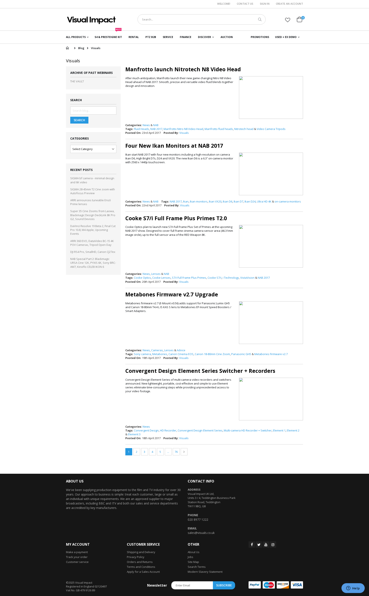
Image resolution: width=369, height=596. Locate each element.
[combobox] (202, 19)
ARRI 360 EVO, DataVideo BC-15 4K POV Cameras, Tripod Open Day (92, 243)
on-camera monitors (288, 201)
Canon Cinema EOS (180, 354)
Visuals (184, 133)
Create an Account (289, 4)
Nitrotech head (243, 129)
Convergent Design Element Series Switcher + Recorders (200, 370)
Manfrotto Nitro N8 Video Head (183, 129)
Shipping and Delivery (141, 552)
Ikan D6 (227, 201)
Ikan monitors (199, 201)
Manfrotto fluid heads (219, 129)
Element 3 (134, 434)
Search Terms (197, 567)
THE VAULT (77, 81)
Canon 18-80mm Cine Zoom (212, 354)
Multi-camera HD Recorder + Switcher (248, 430)
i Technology (231, 278)
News (146, 125)
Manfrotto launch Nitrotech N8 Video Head (183, 69)
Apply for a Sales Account (143, 572)
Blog (81, 48)
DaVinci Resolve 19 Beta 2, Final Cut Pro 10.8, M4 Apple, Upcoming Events (93, 230)
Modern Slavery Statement (205, 572)
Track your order (77, 557)
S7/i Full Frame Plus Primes (189, 278)
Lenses (156, 274)
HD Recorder (168, 430)
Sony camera (142, 354)
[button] (287, 19)
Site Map (193, 562)
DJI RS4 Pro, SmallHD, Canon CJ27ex (92, 252)
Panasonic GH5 (241, 354)
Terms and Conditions (141, 567)
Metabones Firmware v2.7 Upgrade (171, 294)
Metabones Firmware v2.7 (271, 354)
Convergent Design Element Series (200, 430)
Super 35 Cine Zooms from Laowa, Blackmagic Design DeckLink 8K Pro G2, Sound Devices (92, 215)
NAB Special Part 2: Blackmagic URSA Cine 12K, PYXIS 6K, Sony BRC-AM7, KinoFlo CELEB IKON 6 (93, 262)
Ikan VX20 (215, 201)
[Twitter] (259, 544)
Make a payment (77, 552)
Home (67, 48)
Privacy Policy (135, 557)
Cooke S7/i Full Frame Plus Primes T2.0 (176, 218)
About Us (193, 552)
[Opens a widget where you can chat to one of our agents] (353, 588)
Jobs (190, 557)
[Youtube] (266, 544)
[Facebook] (252, 544)
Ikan (186, 201)
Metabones (159, 354)
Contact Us (245, 4)
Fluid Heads (141, 129)
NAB (155, 125)
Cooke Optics (142, 278)
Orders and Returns (140, 562)
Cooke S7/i (214, 278)
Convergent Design (146, 430)
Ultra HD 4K (264, 201)
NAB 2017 (156, 129)
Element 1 (279, 430)
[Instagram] (273, 544)
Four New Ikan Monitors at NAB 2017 (174, 145)
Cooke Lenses (161, 278)
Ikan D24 (250, 201)
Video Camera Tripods (271, 129)
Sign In (264, 4)
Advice (181, 350)
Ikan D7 (238, 201)
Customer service (77, 562)
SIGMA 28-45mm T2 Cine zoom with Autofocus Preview (92, 191)
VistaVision (247, 278)
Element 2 (293, 430)
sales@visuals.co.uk (201, 533)
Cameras (157, 350)
